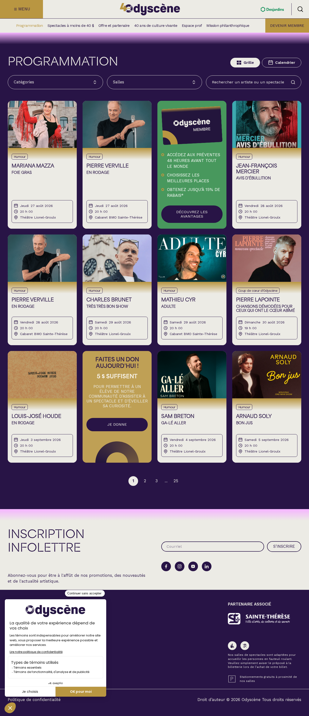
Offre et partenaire (114, 25)
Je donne (117, 424)
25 (176, 480)
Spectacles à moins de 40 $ (71, 25)
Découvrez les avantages (192, 214)
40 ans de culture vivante (155, 25)
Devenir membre (287, 25)
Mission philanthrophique (227, 25)
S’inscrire (284, 546)
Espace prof (192, 25)
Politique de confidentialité (34, 699)
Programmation (29, 25)
